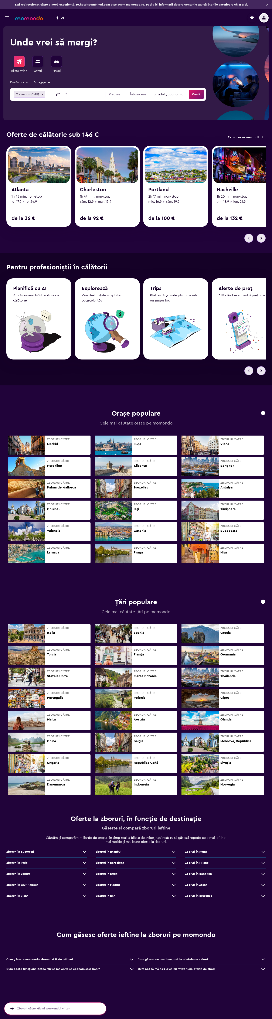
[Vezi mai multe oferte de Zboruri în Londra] (84, 873)
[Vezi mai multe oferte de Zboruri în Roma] (263, 851)
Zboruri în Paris (16, 862)
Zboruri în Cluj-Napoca (22, 884)
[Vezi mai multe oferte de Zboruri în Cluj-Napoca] (84, 884)
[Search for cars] (56, 61)
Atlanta (20, 189)
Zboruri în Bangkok (198, 873)
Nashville (227, 189)
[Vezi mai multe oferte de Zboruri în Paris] (84, 862)
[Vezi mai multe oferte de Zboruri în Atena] (263, 884)
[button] (267, 4)
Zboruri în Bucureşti (20, 851)
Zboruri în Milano (197, 862)
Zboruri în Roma (196, 851)
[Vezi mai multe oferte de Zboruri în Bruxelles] (263, 896)
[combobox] (19, 82)
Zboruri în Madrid (108, 884)
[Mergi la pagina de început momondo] (29, 18)
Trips (156, 288)
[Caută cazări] (37, 61)
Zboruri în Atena (196, 884)
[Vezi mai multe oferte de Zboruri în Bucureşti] (84, 851)
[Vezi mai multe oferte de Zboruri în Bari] (173, 896)
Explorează (95, 288)
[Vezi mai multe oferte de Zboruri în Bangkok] (263, 873)
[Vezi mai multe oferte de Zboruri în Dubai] (173, 873)
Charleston (93, 189)
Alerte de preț (235, 288)
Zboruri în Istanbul (108, 851)
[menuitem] (19, 64)
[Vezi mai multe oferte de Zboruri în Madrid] (173, 884)
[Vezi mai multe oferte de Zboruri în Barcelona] (173, 862)
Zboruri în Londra (18, 873)
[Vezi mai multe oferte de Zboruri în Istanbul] (173, 851)
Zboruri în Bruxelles (198, 895)
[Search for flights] (19, 61)
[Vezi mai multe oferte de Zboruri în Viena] (84, 896)
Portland (158, 189)
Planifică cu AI (30, 288)
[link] (245, 137)
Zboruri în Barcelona (110, 862)
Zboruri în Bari (106, 895)
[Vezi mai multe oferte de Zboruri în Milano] (263, 862)
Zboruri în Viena (17, 895)
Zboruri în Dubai (107, 873)
